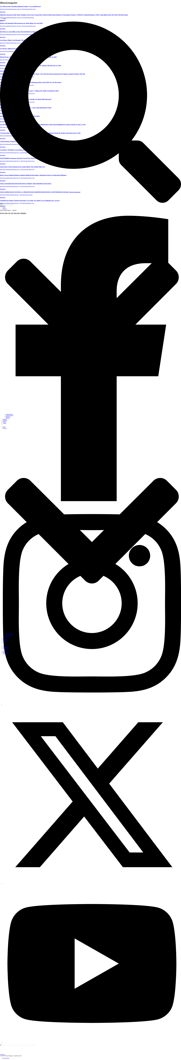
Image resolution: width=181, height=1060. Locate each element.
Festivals (5, 646)
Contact (4, 423)
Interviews (8, 416)
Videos (4, 421)
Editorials (5, 420)
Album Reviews (9, 414)
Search (1, 21)
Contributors (5, 647)
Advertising (5, 648)
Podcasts (5, 419)
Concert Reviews (9, 415)
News (4, 207)
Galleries (8, 418)
